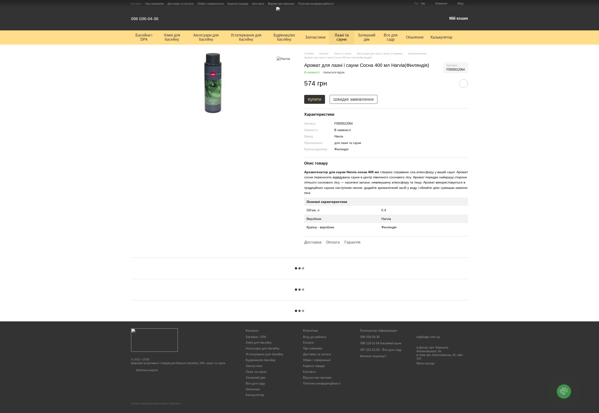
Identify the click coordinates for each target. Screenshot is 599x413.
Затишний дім (366, 37)
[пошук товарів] (464, 37)
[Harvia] (283, 58)
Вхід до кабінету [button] (314, 337)
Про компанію (154, 3)
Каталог (136, 3)
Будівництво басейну (284, 37)
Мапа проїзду (425, 363)
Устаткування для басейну (246, 37)
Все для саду (391, 37)
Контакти (258, 3)
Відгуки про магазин (281, 3)
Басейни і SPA (143, 37)
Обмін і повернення (210, 3)
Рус (416, 3)
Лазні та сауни (342, 37)
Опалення (415, 37)
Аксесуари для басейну (206, 37)
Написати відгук (333, 72)
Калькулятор (441, 37)
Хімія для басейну (172, 37)
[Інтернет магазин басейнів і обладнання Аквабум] (154, 340)
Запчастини (315, 37)
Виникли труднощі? (373, 356)
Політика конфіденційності (316, 3)
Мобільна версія (146, 370)
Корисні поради (237, 3)
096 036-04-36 (144, 19)
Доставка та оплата (181, 3)
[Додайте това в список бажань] (463, 83)
